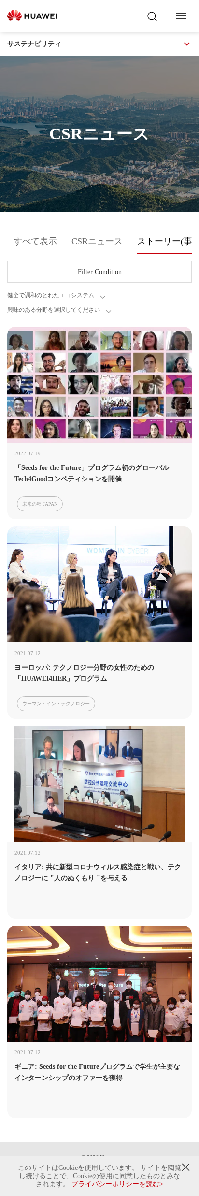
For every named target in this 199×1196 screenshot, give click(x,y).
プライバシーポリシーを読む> (117, 1184)
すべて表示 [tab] (35, 241)
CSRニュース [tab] (97, 241)
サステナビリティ (34, 43)
